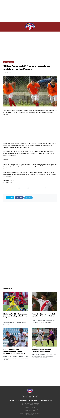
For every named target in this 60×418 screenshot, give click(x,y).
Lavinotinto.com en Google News (17, 400)
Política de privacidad (46, 400)
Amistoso (6, 188)
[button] (4, 27)
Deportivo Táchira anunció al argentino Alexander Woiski (43, 315)
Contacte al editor (33, 400)
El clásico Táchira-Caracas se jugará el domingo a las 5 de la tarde (15, 316)
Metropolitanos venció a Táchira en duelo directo (41, 350)
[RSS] (36, 396)
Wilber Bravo (32, 188)
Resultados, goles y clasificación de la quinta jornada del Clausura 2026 (14, 351)
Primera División (8, 62)
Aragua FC (15, 188)
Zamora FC (42, 188)
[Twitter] (23, 396)
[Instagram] (30, 396)
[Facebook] (26, 396)
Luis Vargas (23, 188)
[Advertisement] (30, 11)
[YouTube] (33, 396)
